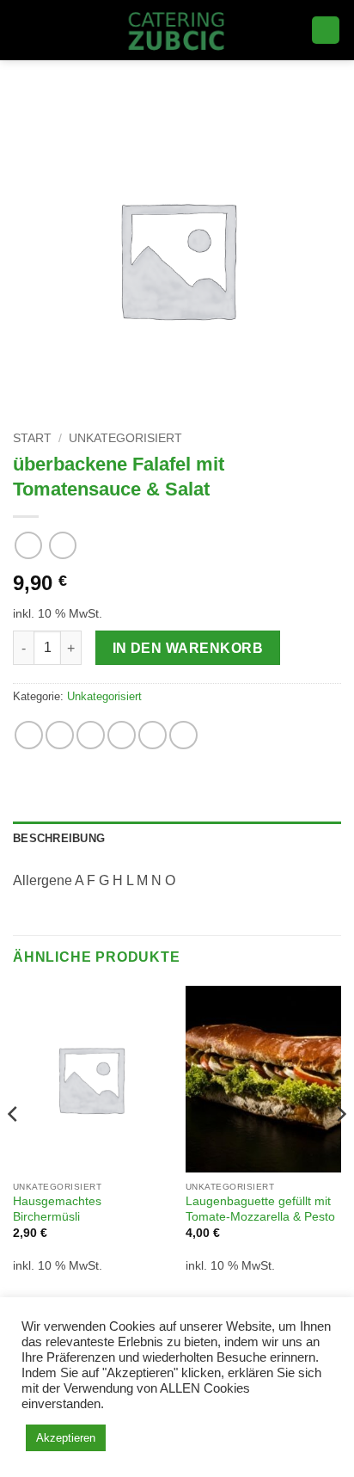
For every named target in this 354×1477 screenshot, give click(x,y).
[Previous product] (62, 545)
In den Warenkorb (188, 648)
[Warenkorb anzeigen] (325, 30)
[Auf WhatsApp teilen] (29, 735)
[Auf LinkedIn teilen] (183, 735)
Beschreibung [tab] (59, 838)
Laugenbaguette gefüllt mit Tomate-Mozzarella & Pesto (260, 1209)
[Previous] (13, 1149)
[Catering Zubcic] (177, 30)
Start (32, 438)
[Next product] (28, 545)
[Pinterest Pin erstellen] (152, 735)
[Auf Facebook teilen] (60, 735)
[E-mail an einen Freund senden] (121, 735)
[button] (23, 30)
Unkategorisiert (125, 438)
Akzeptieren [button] (65, 1437)
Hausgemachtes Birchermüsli (57, 1209)
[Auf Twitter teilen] (90, 735)
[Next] (340, 1149)
